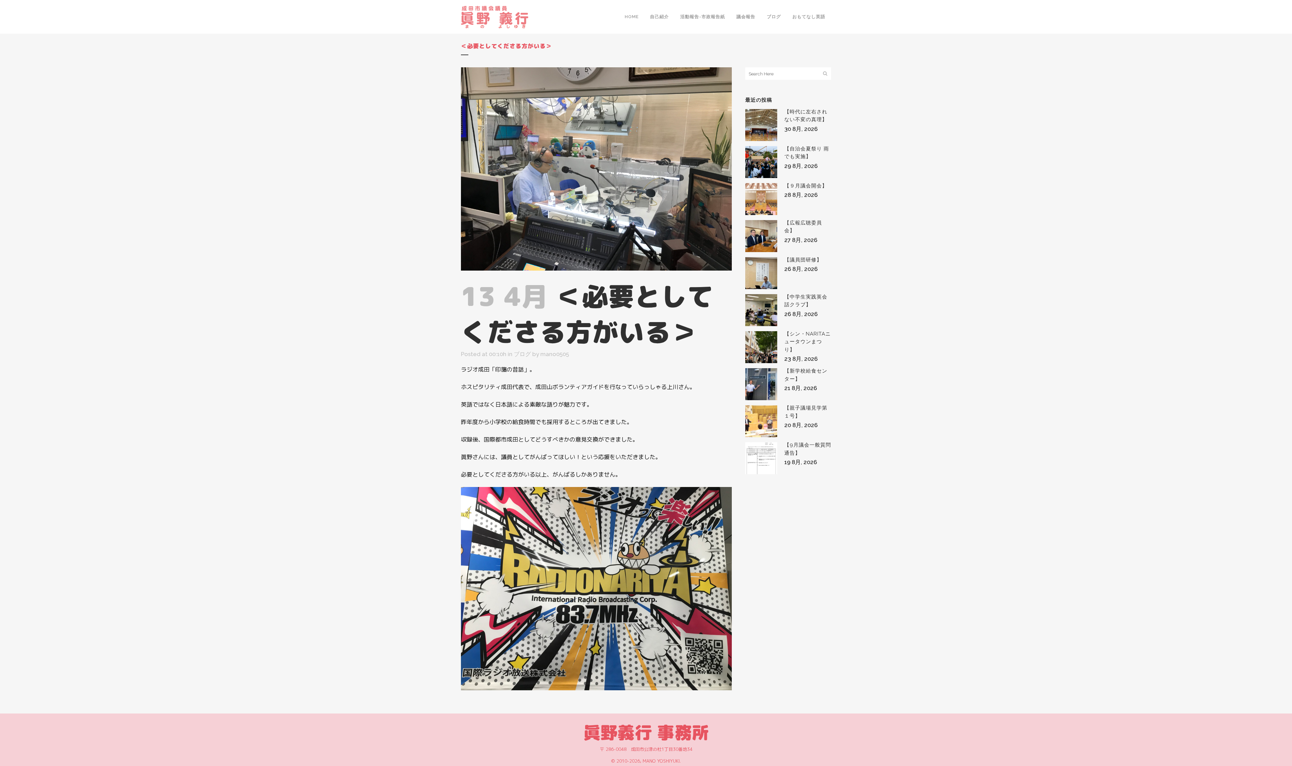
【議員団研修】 (803, 260)
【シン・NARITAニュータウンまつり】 (807, 342)
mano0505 (554, 354)
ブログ (522, 354)
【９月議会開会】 (805, 186)
